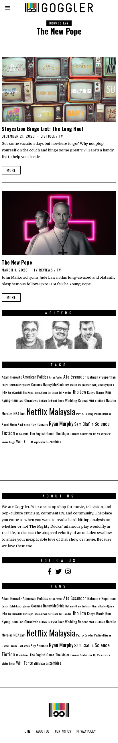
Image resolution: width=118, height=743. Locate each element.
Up (94, 433)
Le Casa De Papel (48, 400)
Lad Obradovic (28, 400)
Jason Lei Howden (62, 392)
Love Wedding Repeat (73, 400)
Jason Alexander (43, 392)
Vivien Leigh (8, 442)
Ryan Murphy (61, 423)
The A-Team (22, 433)
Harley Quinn (106, 384)
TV (61, 136)
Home (26, 731)
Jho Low (79, 391)
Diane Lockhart (83, 384)
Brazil (5, 384)
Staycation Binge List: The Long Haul (42, 128)
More (11, 170)
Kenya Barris (96, 392)
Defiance (69, 384)
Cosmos (36, 384)
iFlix (4, 392)
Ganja (95, 384)
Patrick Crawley (84, 413)
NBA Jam (19, 413)
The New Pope (17, 262)
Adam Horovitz (12, 377)
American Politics (35, 377)
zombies (55, 441)
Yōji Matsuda (41, 442)
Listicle (48, 136)
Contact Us (63, 731)
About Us (42, 731)
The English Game (42, 433)
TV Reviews (43, 269)
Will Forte (24, 441)
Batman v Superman (101, 377)
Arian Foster (55, 377)
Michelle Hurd (97, 400)
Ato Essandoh (74, 376)
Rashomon (24, 424)
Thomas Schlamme (81, 433)
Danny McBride (53, 384)
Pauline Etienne (102, 413)
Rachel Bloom (9, 424)
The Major (62, 433)
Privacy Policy (86, 731)
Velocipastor (104, 433)
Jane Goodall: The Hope (20, 392)
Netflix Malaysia (50, 411)
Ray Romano (39, 424)
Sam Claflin (84, 423)
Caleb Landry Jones (19, 384)
